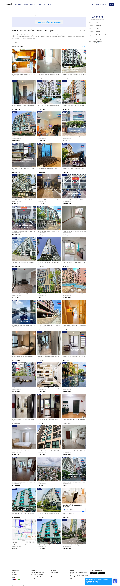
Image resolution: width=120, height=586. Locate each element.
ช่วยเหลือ (100, 1)
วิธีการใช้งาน (33, 579)
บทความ (49, 4)
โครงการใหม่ (18, 4)
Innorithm (53, 574)
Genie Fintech (54, 579)
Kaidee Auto (13, 1)
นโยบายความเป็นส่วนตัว (36, 577)
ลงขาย (111, 4)
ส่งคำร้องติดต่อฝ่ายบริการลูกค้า (37, 572)
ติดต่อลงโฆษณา (15, 574)
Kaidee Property (20, 1)
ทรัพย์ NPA (25, 4)
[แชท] (92, 4)
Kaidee (7, 1)
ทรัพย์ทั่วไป (32, 4)
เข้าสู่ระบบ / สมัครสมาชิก (100, 4)
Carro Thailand (54, 572)
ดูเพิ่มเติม (83, 46)
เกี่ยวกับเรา (14, 572)
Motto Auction (54, 577)
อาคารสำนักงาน (41, 4)
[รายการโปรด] (88, 4)
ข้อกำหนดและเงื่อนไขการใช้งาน (37, 574)
